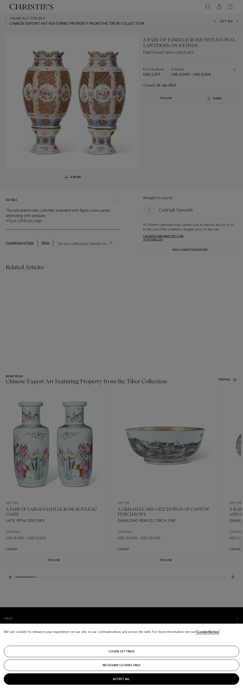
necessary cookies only (121, 665)
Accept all (121, 679)
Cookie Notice (208, 632)
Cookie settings (121, 651)
